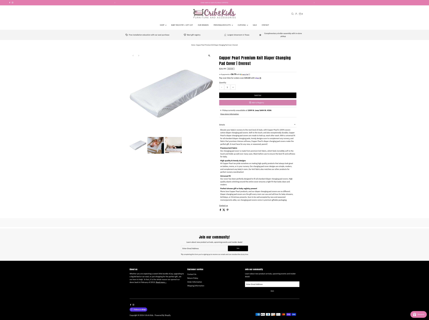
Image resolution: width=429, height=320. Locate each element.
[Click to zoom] (209, 55)
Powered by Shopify (163, 315)
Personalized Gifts (222, 25)
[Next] (313, 2)
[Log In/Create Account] (296, 14)
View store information (229, 114)
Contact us (223, 205)
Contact (265, 25)
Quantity (222, 82)
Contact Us (191, 274)
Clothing (242, 25)
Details (222, 125)
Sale (255, 25)
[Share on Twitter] (224, 210)
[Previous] (115, 2)
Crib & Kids (148, 315)
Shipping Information (195, 286)
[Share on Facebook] (220, 210)
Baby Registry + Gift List (182, 25)
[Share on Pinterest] (227, 210)
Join (238, 248)
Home (193, 45)
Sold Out (257, 95)
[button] (257, 74)
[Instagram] (12, 2)
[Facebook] (10, 2)
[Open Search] (292, 14)
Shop (162, 25)
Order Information (194, 282)
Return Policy (192, 278)
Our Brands (203, 25)
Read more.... (161, 282)
